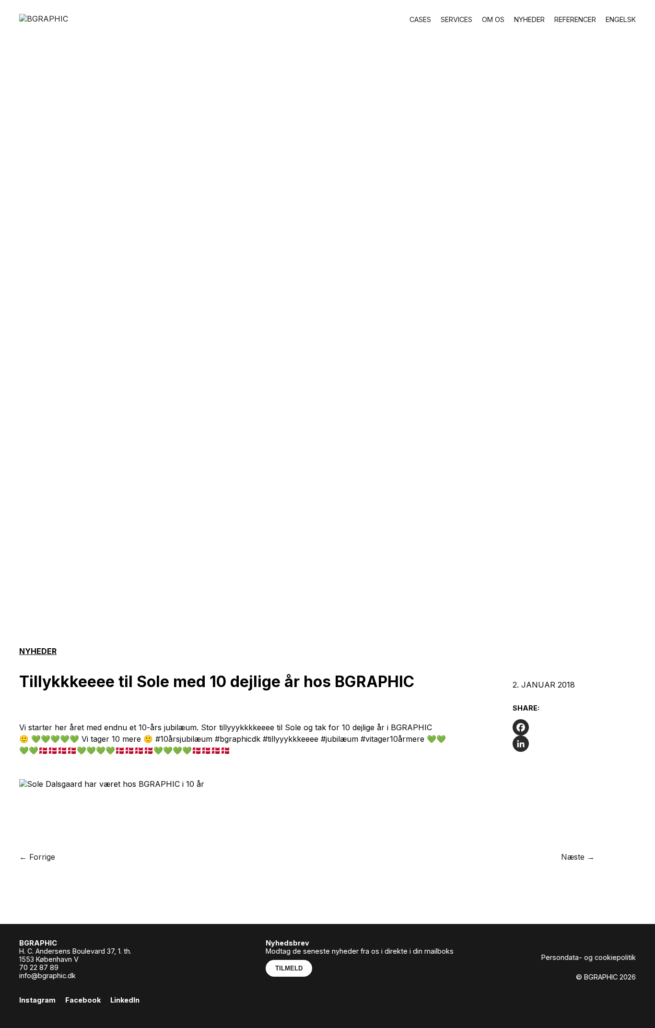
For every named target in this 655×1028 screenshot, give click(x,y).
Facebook (83, 1000)
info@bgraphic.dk (47, 975)
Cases (420, 19)
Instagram (37, 1000)
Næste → (578, 857)
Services (456, 19)
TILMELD (289, 968)
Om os (493, 19)
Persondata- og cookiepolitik (588, 957)
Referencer (575, 19)
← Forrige (37, 857)
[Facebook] (574, 727)
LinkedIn (125, 1000)
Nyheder (529, 19)
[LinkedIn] (574, 744)
